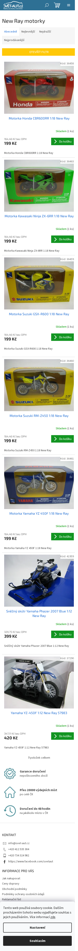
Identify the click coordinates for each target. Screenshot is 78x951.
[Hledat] (47, 5)
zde (52, 917)
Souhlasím (38, 941)
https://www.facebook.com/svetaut (30, 861)
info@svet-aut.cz (19, 843)
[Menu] (68, 5)
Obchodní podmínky (14, 889)
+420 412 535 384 (18, 849)
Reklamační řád (11, 899)
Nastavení (37, 927)
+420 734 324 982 (18, 855)
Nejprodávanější (14, 40)
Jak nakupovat (11, 878)
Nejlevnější (28, 32)
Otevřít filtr (39, 52)
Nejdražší (45, 32)
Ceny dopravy (10, 884)
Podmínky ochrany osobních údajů (23, 894)
